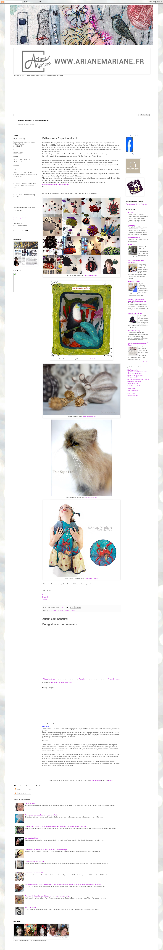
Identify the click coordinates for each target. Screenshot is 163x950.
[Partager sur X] (75, 607)
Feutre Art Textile (134, 281)
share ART (131, 244)
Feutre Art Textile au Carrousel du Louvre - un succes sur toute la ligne (47, 896)
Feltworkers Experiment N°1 (34, 873)
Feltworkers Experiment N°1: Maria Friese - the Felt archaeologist (46, 850)
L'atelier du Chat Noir (135, 313)
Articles (18, 789)
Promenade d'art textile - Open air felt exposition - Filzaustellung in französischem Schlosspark (55, 826)
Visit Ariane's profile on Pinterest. (136, 204)
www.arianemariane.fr (91, 578)
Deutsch (45, 597)
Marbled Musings (134, 237)
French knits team (133, 383)
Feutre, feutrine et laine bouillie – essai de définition (41, 815)
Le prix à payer (30, 803)
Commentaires (21, 793)
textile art (72, 610)
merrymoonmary (95, 780)
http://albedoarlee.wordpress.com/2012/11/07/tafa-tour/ (138, 380)
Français (45, 595)
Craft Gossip (132, 213)
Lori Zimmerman (132, 391)
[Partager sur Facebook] (78, 607)
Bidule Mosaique (132, 396)
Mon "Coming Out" (31, 907)
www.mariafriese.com (89, 416)
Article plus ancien (114, 679)
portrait (67, 610)
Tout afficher (146, 361)
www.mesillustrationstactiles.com (94, 359)
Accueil (81, 679)
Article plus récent (49, 679)
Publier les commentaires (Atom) (61, 682)
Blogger (110, 780)
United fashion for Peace (135, 386)
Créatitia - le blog (134, 331)
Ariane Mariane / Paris (132, 136)
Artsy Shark (132, 225)
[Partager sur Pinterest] (80, 607)
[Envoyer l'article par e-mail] (67, 607)
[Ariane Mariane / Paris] (129, 152)
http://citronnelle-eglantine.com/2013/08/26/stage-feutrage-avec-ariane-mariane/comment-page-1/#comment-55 (138, 373)
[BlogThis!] (73, 607)
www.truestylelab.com (90, 497)
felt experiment (53, 610)
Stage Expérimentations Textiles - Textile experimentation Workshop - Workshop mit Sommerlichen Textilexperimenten (63, 884)
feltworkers (61, 610)
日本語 (44, 599)
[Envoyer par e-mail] (71, 607)
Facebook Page (130, 154)
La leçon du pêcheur (31, 838)
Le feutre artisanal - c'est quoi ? (35, 861)
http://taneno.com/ (91, 275)
